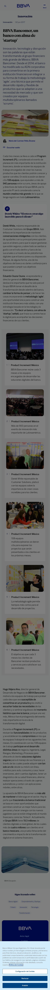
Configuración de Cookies (25, 971)
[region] (25, 965)
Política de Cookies (16, 965)
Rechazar (25, 978)
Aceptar (25, 985)
